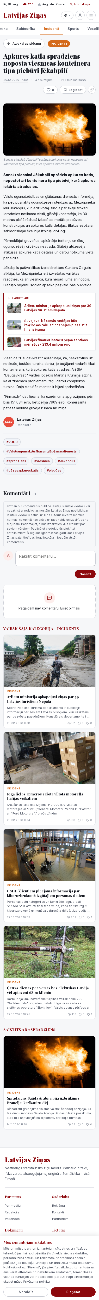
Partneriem (60, 1219)
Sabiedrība (25, 29)
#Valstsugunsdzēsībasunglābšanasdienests (41, 451)
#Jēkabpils (66, 461)
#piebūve (54, 470)
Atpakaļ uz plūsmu (26, 43)
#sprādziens (16, 461)
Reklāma (58, 1205)
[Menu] (91, 15)
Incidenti (51, 29)
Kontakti (58, 1212)
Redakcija (12, 1212)
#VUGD (12, 442)
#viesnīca (42, 461)
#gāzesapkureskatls (22, 470)
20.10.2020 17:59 (15, 80)
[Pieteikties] (80, 15)
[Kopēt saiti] (92, 90)
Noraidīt (26, 1292)
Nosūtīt (85, 574)
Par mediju (13, 1205)
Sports (73, 29)
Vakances (12, 1219)
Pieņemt (73, 1292)
